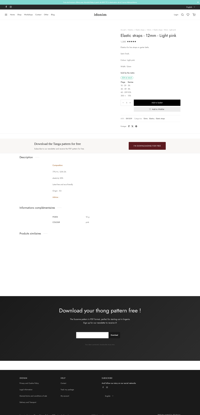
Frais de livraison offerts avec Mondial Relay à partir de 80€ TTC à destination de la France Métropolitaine (100, 2)
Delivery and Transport (28, 402)
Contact (38, 14)
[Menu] (6, 15)
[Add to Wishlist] (56, 281)
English (189, 7)
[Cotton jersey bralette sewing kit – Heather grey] (120, 259)
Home (12, 14)
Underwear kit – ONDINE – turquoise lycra (78, 281)
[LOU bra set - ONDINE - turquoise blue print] (161, 259)
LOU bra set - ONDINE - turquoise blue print (160, 281)
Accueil (123, 30)
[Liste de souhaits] (188, 14)
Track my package (67, 389)
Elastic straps (140, 30)
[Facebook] (6, 7)
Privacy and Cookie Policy (29, 383)
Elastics (130, 30)
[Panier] (194, 14)
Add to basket (157, 102)
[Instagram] (10, 7)
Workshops (28, 14)
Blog (53, 14)
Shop (19, 14)
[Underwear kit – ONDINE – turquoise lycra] (79, 259)
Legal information (26, 389)
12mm (149, 30)
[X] (132, 126)
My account (65, 396)
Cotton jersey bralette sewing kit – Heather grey (118, 282)
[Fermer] (198, 2)
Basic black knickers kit (28, 281)
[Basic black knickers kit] (38, 259)
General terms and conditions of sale (33, 396)
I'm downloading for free (147, 146)
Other (46, 14)
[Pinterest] (136, 126)
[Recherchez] (182, 14)
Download (114, 335)
